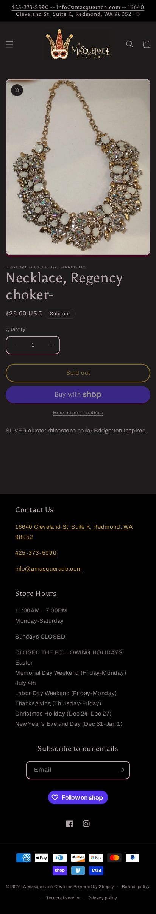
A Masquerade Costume (48, 886)
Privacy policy (102, 898)
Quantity (15, 329)
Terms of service (63, 898)
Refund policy (136, 886)
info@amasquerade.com (48, 569)
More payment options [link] (78, 412)
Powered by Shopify (93, 886)
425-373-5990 (35, 553)
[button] (9, 44)
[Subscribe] (121, 770)
